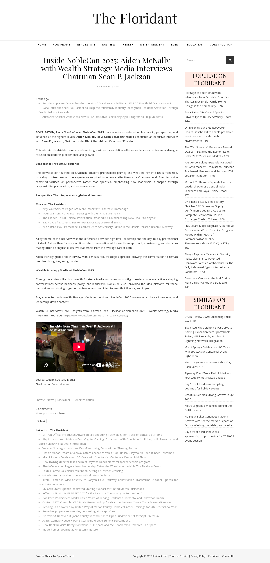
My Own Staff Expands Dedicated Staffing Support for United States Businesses (93, 489)
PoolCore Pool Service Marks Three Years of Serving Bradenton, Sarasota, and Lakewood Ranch (103, 498)
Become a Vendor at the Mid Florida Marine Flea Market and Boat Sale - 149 (207, 282)
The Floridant (135, 18)
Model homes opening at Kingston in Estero (70, 529)
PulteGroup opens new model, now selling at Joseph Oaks (79, 511)
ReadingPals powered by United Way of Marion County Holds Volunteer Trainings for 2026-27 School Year (109, 507)
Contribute (214, 556)
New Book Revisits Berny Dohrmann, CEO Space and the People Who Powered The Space (99, 525)
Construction (221, 44)
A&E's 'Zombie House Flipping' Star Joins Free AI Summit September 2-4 (87, 520)
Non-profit (62, 44)
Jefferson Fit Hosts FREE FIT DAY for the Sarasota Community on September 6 (92, 493)
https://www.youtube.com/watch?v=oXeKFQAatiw (95, 315)
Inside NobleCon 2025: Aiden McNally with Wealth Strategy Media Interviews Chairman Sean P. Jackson (106, 68)
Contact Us (228, 556)
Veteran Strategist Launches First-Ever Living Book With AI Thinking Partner (90, 448)
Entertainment (152, 44)
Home (41, 44)
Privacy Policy (198, 556)
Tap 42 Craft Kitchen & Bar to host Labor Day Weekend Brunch (82, 222)
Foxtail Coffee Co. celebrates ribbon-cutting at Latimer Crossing (82, 471)
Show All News (45, 400)
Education (195, 44)
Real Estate (86, 44)
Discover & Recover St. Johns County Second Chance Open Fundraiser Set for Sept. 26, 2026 (100, 516)
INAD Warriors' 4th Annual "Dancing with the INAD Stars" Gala (81, 213)
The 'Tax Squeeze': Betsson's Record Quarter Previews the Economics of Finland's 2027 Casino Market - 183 (208, 151)
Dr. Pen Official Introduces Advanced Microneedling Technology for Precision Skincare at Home (102, 434)
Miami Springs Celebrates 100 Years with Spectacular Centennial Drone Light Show (94, 457)
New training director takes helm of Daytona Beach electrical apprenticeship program (96, 462)
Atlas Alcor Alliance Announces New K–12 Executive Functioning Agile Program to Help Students (102, 117)
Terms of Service (179, 556)
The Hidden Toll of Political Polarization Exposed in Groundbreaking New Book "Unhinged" (99, 218)
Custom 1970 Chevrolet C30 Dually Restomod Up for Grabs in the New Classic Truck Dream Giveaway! (107, 502)
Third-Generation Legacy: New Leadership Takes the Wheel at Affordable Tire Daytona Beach (101, 466)
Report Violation (83, 400)
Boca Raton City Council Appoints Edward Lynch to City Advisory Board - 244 (209, 116)
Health (128, 44)
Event (175, 44)
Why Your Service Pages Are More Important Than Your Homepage (85, 209)
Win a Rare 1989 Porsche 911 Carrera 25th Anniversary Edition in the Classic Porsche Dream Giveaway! (107, 227)
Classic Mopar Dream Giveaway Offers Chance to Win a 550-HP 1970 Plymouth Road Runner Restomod (108, 453)
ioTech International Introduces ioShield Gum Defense (76, 475)
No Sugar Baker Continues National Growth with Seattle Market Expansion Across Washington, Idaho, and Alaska (209, 421)
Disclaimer (63, 400)
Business (109, 44)
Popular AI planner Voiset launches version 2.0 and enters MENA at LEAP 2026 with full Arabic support (106, 103)
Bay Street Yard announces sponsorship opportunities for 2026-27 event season (209, 436)
